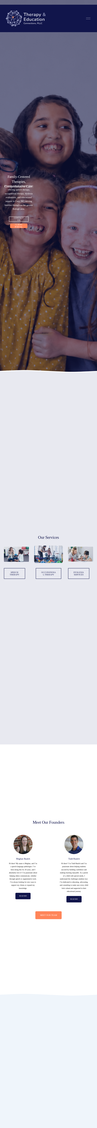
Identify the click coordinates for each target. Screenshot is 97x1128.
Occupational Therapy (48, 573)
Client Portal (19, 226)
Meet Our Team (48, 915)
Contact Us (19, 219)
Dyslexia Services (79, 573)
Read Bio (23, 896)
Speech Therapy (14, 573)
